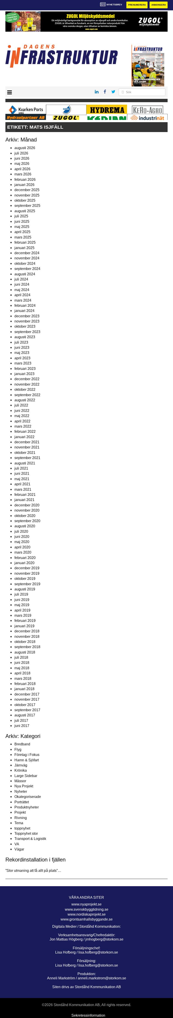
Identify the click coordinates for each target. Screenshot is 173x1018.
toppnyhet (22, 828)
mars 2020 (22, 552)
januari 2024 (24, 311)
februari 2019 (25, 621)
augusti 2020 (24, 526)
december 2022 (26, 379)
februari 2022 (25, 431)
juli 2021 (21, 468)
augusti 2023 (24, 337)
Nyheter (20, 791)
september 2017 (27, 710)
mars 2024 (22, 300)
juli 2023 (21, 342)
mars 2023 (22, 363)
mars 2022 (22, 426)
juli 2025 (21, 216)
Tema (18, 823)
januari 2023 (24, 374)
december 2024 (26, 253)
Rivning (20, 818)
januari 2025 (24, 248)
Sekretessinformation (88, 1015)
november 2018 (26, 636)
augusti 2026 (24, 148)
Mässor (20, 781)
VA (16, 844)
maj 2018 (21, 668)
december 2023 (26, 316)
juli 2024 (21, 279)
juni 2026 (21, 158)
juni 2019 (21, 600)
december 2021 (26, 442)
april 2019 (22, 610)
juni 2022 (21, 411)
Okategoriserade (27, 797)
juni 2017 (21, 726)
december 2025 (26, 190)
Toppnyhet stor (26, 833)
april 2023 (22, 358)
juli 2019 (21, 594)
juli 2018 (21, 657)
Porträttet (21, 802)
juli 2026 (21, 153)
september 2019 (27, 584)
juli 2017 (21, 720)
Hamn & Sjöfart (26, 760)
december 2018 (26, 631)
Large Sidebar (25, 776)
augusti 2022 (24, 400)
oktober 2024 (24, 263)
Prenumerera (137, 5)
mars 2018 (22, 678)
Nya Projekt (23, 786)
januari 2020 (24, 563)
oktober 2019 (24, 579)
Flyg (17, 749)
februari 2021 (25, 495)
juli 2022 (21, 405)
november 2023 (26, 321)
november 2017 (26, 699)
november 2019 (26, 573)
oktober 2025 (24, 200)
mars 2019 (22, 615)
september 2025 (27, 206)
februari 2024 (25, 305)
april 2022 (22, 421)
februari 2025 (25, 242)
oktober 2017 (24, 705)
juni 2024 (21, 284)
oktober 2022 (24, 389)
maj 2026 (21, 164)
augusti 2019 (24, 589)
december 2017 (26, 694)
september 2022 (27, 395)
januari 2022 (24, 437)
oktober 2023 (24, 326)
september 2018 (27, 647)
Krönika (20, 770)
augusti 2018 (24, 652)
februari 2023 (25, 369)
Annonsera (158, 5)
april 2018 (22, 673)
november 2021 (26, 447)
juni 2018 (21, 663)
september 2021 (27, 458)
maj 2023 (21, 353)
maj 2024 (21, 290)
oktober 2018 (24, 642)
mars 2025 (22, 237)
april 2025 (22, 232)
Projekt (20, 812)
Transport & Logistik (30, 839)
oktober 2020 (24, 516)
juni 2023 (21, 347)
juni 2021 (21, 473)
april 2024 (22, 295)
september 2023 (27, 332)
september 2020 (27, 521)
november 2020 (26, 510)
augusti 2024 (24, 274)
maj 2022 (21, 416)
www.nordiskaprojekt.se (87, 914)
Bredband (22, 744)
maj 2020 (21, 542)
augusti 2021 (24, 463)
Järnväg (20, 765)
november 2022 (26, 384)
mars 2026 (22, 174)
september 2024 (27, 269)
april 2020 (22, 547)
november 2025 (26, 195)
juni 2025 (21, 221)
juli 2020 (21, 531)
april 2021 (22, 484)
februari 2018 (25, 684)
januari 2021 (24, 500)
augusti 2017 (24, 715)
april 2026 (22, 169)
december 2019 (26, 568)
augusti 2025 (24, 211)
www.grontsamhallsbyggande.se (87, 919)
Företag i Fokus (26, 755)
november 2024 (26, 258)
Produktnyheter (26, 807)
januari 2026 (24, 185)
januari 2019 (24, 626)
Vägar (19, 849)
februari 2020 (25, 558)
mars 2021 (22, 489)
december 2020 (26, 505)
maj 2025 (21, 227)
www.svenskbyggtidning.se (86, 909)
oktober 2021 (24, 453)
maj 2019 (21, 605)
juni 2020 (21, 537)
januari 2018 (24, 689)
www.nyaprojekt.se (86, 904)
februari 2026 (25, 179)
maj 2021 (21, 479)
